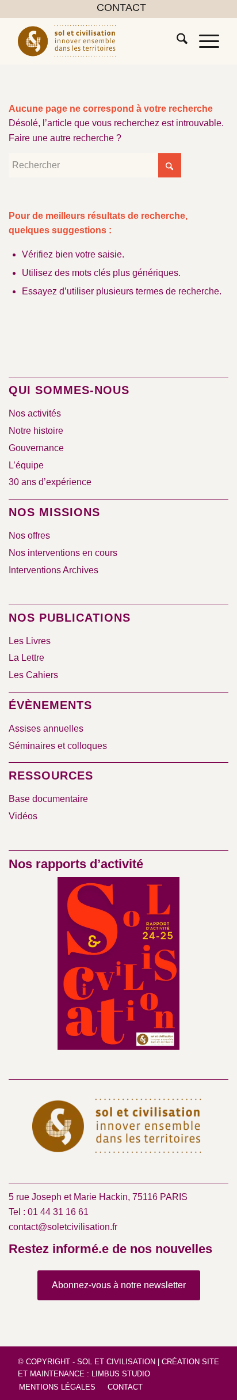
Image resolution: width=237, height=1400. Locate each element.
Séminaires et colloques (58, 746)
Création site (190, 1361)
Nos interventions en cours (63, 553)
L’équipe (26, 465)
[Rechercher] (176, 41)
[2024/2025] (118, 965)
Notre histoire (36, 431)
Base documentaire (48, 799)
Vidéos (23, 816)
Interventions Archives (53, 570)
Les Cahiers (33, 675)
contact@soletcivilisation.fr (63, 1227)
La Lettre (26, 658)
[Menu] (203, 41)
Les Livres (30, 641)
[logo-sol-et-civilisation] (98, 41)
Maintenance (57, 1373)
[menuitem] (121, 8)
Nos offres (29, 535)
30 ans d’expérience (50, 482)
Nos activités (35, 413)
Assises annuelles (46, 728)
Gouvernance (36, 448)
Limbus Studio (120, 1373)
